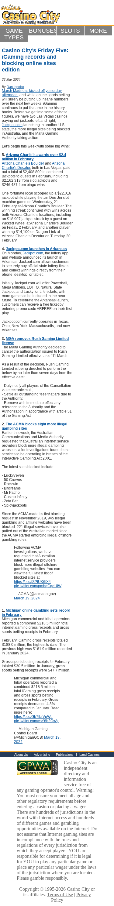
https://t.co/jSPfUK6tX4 (32, 582)
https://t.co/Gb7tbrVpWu (33, 717)
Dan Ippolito (15, 87)
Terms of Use (60, 894)
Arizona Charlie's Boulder (23, 163)
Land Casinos (89, 754)
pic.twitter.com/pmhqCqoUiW (37, 586)
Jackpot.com (12, 125)
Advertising (42, 754)
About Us (21, 754)
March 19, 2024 (27, 598)
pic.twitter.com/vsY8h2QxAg (37, 721)
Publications (65, 754)
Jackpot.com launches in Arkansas (36, 249)
